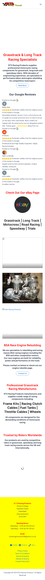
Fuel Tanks (28, 408)
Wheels (35, 412)
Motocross (11, 224)
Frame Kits (11, 404)
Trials (31, 228)
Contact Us (22, 373)
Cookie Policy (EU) (22, 561)
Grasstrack (12, 220)
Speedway (17, 228)
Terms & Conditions (22, 554)
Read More (22, 85)
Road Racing (31, 224)
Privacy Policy (22, 551)
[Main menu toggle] (40, 4)
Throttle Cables (15, 412)
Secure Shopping (22, 556)
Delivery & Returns (22, 559)
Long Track (31, 220)
